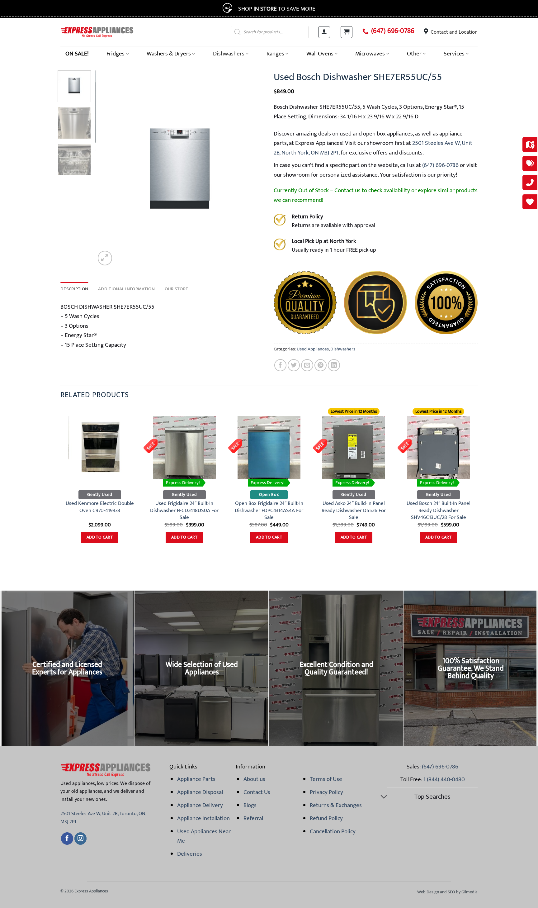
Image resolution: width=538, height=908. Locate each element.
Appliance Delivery (200, 805)
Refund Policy (326, 818)
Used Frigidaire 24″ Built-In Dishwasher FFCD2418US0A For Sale (184, 510)
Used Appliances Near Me (204, 836)
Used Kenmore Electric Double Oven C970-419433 (100, 507)
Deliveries (189, 854)
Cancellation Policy (333, 831)
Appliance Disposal (200, 792)
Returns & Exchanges (336, 805)
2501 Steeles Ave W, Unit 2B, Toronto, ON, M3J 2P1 (103, 818)
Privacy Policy (326, 792)
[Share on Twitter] (294, 365)
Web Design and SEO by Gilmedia (447, 892)
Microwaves (370, 54)
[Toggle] (383, 797)
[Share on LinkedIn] (334, 365)
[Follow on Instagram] (80, 838)
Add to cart (100, 537)
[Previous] (106, 168)
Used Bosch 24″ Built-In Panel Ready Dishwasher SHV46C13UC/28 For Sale (438, 510)
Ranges (275, 54)
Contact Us (256, 792)
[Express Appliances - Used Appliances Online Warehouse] (97, 32)
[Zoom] (105, 258)
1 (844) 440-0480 (444, 779)
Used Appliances (313, 349)
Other (414, 54)
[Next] (253, 168)
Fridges (115, 54)
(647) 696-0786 (392, 31)
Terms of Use (326, 779)
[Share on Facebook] (280, 365)
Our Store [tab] (176, 289)
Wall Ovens (319, 54)
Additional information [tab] (126, 289)
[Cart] (346, 32)
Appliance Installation (203, 818)
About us (254, 779)
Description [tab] (74, 289)
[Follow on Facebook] (67, 838)
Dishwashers (228, 54)
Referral (253, 818)
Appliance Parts (196, 779)
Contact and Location (454, 32)
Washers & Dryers (169, 54)
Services (454, 54)
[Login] (324, 32)
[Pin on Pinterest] (320, 365)
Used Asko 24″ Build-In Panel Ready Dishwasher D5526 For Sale (354, 510)
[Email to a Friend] (307, 365)
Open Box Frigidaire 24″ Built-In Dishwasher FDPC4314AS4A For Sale (269, 510)
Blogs (250, 805)
